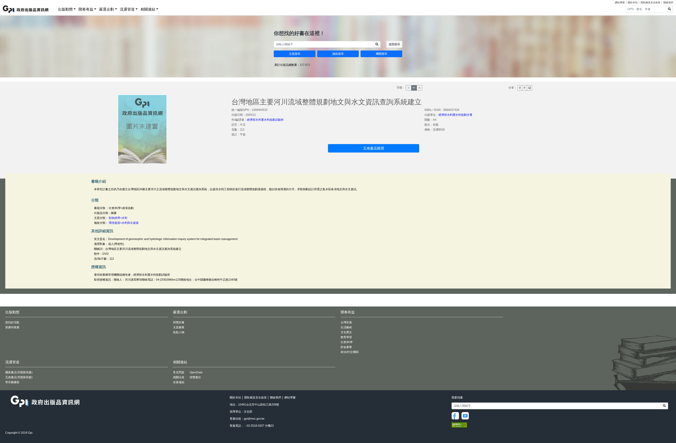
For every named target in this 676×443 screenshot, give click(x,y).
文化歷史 (346, 332)
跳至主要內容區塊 (10, 1)
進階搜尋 (394, 44)
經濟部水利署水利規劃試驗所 (265, 119)
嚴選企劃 (106, 9)
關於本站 (633, 2)
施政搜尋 (338, 53)
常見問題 (178, 372)
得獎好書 (178, 322)
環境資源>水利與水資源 (124, 222)
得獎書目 (195, 377)
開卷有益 (86, 9)
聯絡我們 (668, 2)
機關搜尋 (381, 53)
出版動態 (65, 9)
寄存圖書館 (12, 382)
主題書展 (178, 327)
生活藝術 (346, 327)
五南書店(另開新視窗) (18, 377)
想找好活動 (12, 322)
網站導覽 (620, 2)
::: (54, 8)
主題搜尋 (294, 53)
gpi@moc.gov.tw (254, 418)
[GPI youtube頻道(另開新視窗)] (466, 415)
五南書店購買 (373, 148)
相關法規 (178, 377)
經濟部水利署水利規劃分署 (455, 114)
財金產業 (346, 347)
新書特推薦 (12, 327)
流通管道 (127, 9)
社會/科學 (347, 342)
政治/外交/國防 (350, 351)
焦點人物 (178, 332)
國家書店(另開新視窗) (18, 372)
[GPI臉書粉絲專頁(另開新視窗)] (456, 415)
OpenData (196, 372)
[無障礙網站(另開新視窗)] (459, 424)
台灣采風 (346, 322)
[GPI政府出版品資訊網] (26, 9)
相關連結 (147, 9)
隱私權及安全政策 (650, 2)
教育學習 (346, 337)
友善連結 (178, 382)
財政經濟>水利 (118, 217)
